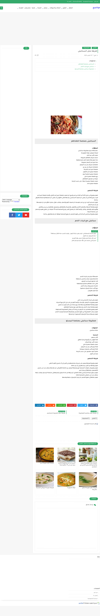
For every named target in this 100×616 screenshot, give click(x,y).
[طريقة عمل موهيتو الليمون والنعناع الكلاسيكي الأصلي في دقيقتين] (88, 455)
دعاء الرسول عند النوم (89, 236)
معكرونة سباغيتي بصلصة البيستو (84, 69)
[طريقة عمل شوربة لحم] (45, 455)
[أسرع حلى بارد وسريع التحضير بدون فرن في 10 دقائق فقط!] (66, 455)
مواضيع (96, 8)
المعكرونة (86, 48)
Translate (16, 202)
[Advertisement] (50, 29)
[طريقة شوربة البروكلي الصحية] (45, 479)
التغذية (21, 8)
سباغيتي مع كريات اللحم (87, 66)
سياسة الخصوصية (88, 1)
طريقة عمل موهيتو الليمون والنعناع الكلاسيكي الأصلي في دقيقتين (88, 465)
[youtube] (26, 215)
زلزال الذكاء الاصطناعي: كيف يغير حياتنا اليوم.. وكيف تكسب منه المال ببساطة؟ (73, 233)
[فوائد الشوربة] (66, 479)
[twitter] (19, 215)
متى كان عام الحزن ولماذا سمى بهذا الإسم (84, 238)
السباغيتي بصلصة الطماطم (86, 64)
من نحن (96, 1)
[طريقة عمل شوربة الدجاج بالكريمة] (88, 479)
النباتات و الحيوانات (55, 8)
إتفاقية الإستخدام (77, 1)
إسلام (45, 8)
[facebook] (12, 215)
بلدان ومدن (27, 8)
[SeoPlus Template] (98, 603)
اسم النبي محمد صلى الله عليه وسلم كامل (84, 240)
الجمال (71, 8)
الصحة (39, 8)
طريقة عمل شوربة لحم (47, 463)
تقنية (33, 8)
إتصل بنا (69, 1)
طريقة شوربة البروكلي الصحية (45, 488)
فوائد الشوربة (71, 488)
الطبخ (64, 8)
